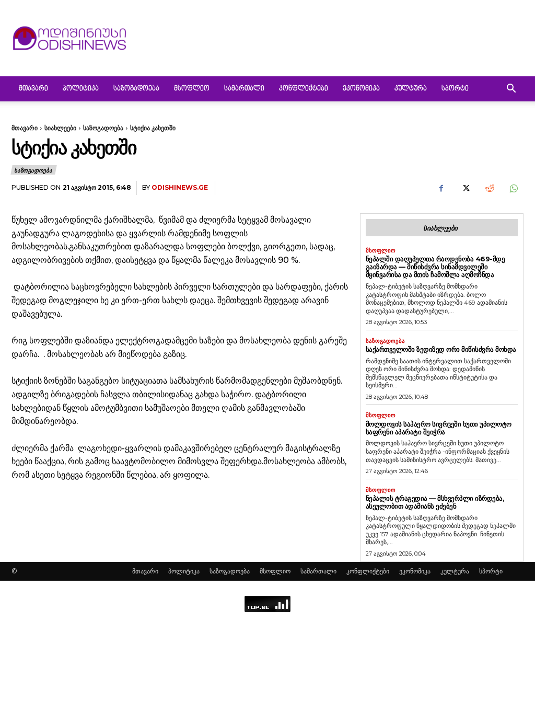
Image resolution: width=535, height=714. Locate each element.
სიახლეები (60, 128)
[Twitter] (465, 188)
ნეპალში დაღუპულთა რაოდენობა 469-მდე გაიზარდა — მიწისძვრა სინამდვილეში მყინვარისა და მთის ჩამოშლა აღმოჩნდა (435, 267)
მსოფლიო (192, 89)
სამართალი (244, 89)
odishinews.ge (180, 187)
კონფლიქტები (303, 89)
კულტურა (410, 89)
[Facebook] (441, 188)
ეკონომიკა (361, 89)
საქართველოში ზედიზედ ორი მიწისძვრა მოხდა (441, 349)
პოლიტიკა (81, 89)
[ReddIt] (489, 188)
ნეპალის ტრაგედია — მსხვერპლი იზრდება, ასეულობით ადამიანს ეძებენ (435, 502)
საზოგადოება (136, 89)
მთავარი (33, 89)
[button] (511, 90)
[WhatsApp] (513, 188)
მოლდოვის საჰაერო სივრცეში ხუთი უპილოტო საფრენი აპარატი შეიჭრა (438, 428)
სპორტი (455, 89)
